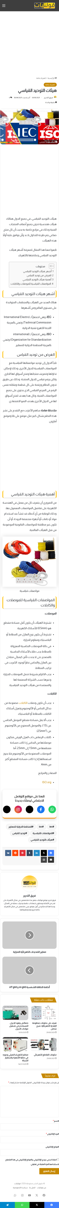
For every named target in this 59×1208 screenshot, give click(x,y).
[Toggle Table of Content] (50, 266)
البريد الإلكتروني (52, 1134)
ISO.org (46, 782)
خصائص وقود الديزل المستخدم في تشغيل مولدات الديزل (18, 1026)
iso (40, 826)
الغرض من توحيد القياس (39, 275)
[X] (29, 809)
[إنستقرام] (18, 809)
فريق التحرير (48, 98)
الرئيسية (51, 78)
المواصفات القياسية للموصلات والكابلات (31, 283)
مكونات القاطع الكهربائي (45, 1054)
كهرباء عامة (41, 78)
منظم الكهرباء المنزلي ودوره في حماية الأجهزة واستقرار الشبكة (15, 1057)
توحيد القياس (18, 833)
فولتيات (17, 1183)
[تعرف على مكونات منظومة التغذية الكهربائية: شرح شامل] (44, 1013)
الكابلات (23, 702)
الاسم (56, 1121)
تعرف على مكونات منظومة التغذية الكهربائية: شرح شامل (44, 1026)
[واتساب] (52, 809)
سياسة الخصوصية (20, 1187)
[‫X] (44, 853)
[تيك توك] (7, 809)
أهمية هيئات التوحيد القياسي (37, 279)
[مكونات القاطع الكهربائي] (44, 1044)
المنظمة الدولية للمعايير (20, 826)
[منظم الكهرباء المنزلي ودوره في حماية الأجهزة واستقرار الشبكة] (15, 1044)
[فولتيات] (45, 5)
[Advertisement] (29, 43)
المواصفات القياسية (42, 833)
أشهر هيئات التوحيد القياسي (37, 271)
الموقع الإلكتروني (52, 1147)
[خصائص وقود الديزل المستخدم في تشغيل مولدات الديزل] (15, 1013)
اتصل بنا (32, 1187)
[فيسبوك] (41, 809)
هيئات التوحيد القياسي (41, 839)
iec (50, 826)
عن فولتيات (41, 1187)
